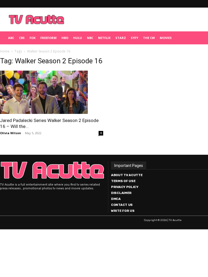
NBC (90, 38)
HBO (64, 38)
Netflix (104, 38)
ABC (11, 38)
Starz (120, 38)
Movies (166, 38)
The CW (149, 38)
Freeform (48, 38)
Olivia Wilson (10, 133)
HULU (77, 38)
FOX (32, 38)
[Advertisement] (136, 19)
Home (4, 51)
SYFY (134, 38)
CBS (22, 38)
